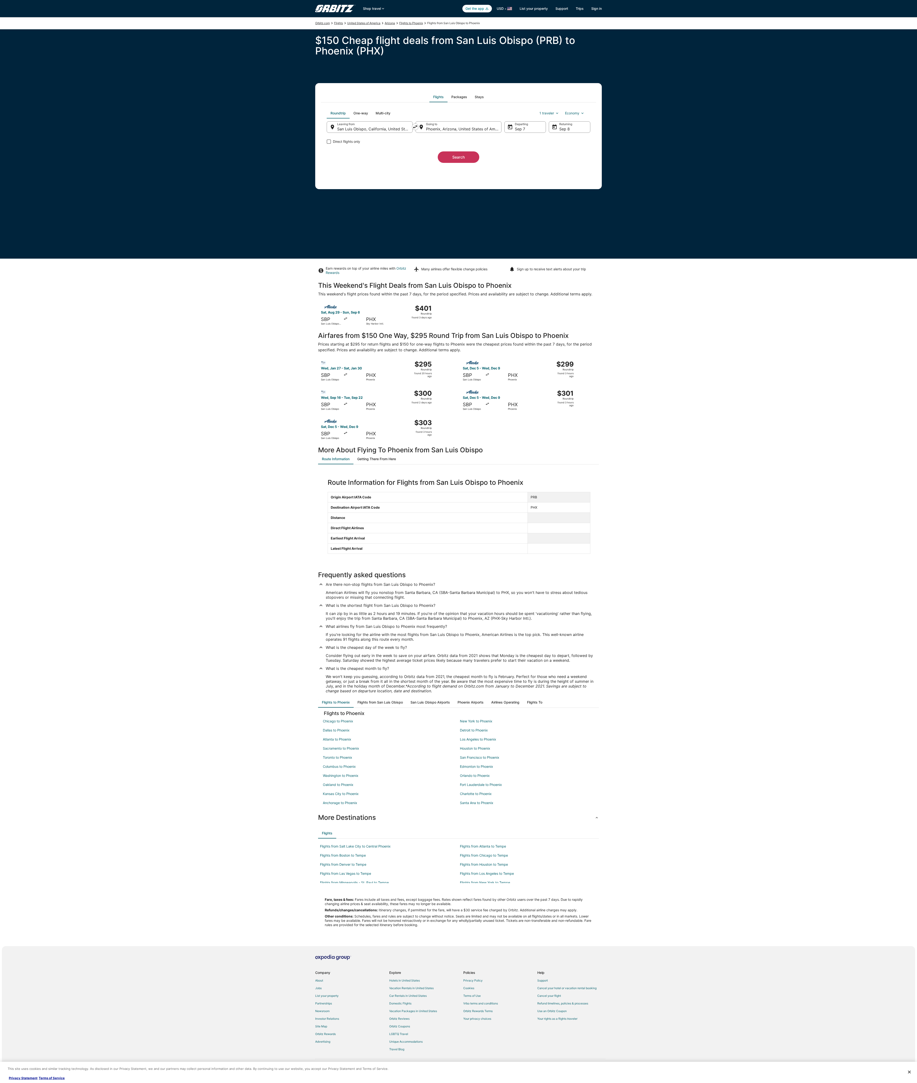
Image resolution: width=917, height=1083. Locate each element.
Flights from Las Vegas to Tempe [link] (345, 873)
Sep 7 (520, 129)
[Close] (909, 1072)
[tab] (438, 97)
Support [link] (542, 980)
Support (561, 8)
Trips (580, 8)
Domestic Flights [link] (400, 1003)
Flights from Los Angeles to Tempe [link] (487, 873)
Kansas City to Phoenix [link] (341, 794)
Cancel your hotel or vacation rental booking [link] (567, 988)
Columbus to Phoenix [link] (339, 766)
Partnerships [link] (323, 1003)
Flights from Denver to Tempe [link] (343, 864)
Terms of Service (52, 1078)
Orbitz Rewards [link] (325, 1034)
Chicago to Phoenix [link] (338, 721)
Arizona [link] (390, 23)
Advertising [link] (322, 1041)
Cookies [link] (468, 988)
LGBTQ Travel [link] (398, 1034)
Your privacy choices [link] (477, 1018)
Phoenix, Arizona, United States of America (463, 129)
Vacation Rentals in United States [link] (411, 988)
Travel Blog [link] (396, 1049)
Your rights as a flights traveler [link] (557, 1018)
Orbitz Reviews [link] (399, 1018)
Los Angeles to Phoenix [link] (478, 739)
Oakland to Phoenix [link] (338, 785)
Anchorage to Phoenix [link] (340, 803)
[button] (458, 817)
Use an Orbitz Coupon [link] (552, 1011)
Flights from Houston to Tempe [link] (484, 864)
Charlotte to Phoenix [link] (476, 794)
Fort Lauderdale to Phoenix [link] (481, 785)
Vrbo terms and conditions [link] (480, 1003)
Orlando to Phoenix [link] (475, 776)
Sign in (596, 8)
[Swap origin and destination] (415, 126)
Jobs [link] (318, 988)
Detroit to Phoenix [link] (474, 730)
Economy (572, 113)
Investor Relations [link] (327, 1018)
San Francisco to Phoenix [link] (479, 757)
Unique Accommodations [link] (406, 1041)
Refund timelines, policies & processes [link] (562, 1003)
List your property (534, 8)
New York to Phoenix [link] (476, 721)
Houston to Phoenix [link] (475, 748)
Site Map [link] (321, 1026)
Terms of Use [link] (472, 996)
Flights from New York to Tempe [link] (485, 882)
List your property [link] (327, 996)
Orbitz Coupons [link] (399, 1026)
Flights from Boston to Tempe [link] (343, 855)
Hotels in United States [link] (404, 980)
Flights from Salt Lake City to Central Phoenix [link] (355, 846)
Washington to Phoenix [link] (340, 776)
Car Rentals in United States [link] (408, 996)
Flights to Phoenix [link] (411, 23)
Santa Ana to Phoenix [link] (476, 803)
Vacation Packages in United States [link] (413, 1011)
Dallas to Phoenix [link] (336, 730)
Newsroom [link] (322, 1011)
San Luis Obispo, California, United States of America (375, 129)
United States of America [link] (363, 23)
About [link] (319, 980)
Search (458, 157)
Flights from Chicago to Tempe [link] (484, 855)
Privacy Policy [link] (473, 980)
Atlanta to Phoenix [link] (337, 739)
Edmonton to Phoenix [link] (476, 766)
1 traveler (546, 113)
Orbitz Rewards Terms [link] (478, 1011)
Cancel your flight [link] (549, 996)
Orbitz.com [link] (322, 23)
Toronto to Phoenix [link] (337, 757)
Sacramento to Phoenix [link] (341, 748)
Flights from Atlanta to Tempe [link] (483, 846)
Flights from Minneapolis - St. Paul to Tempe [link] (354, 882)
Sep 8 (564, 129)
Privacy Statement (23, 1078)
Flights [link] (338, 23)
